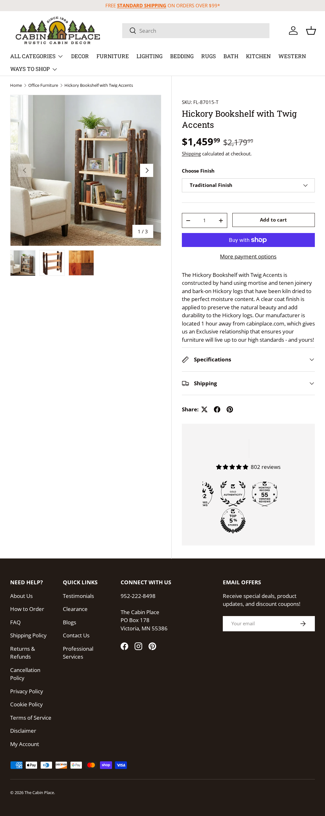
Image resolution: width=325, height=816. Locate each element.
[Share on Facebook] (217, 409)
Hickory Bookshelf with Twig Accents (98, 85)
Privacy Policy (26, 691)
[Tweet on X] (204, 409)
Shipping (191, 153)
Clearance (75, 609)
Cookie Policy (26, 704)
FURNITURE (112, 56)
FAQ (15, 622)
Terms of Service (30, 717)
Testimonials (78, 596)
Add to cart (273, 219)
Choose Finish (198, 171)
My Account (24, 744)
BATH (230, 56)
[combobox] (195, 30)
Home (16, 85)
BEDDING (182, 56)
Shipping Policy (28, 635)
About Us (21, 596)
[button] (311, 31)
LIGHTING (149, 56)
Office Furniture (43, 85)
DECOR (80, 56)
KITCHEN (258, 56)
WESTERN (292, 56)
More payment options (248, 256)
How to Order (27, 609)
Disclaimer (23, 730)
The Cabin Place (39, 792)
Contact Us (76, 635)
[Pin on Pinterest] (229, 409)
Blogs (69, 622)
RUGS (208, 56)
